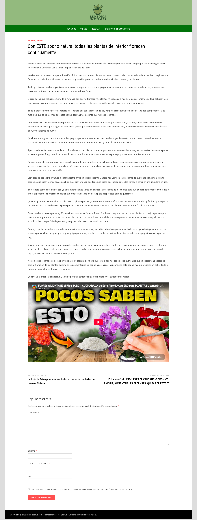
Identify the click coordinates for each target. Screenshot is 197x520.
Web (30, 476)
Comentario (34, 412)
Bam (94, 514)
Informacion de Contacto (117, 28)
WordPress (85, 514)
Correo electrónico (39, 463)
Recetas (96, 28)
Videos (83, 28)
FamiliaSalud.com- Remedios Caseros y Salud (46, 514)
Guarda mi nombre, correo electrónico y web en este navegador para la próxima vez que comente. (82, 489)
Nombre (32, 451)
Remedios (71, 28)
